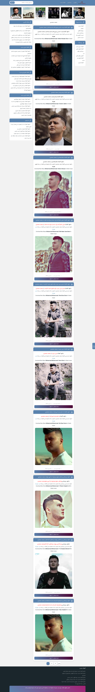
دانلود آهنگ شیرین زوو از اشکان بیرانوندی (21, 83)
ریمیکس (69, 2)
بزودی (82, 28)
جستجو (12, 2)
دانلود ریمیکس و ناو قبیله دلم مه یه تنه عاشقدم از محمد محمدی (54, 600)
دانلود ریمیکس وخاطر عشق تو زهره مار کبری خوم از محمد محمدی (54, 477)
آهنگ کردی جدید (57, 211)
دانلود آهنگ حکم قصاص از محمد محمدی (60, 157)
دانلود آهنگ (61, 162)
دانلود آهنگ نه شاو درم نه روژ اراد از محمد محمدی (57, 412)
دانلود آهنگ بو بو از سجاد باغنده (23, 81)
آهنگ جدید (62, 2)
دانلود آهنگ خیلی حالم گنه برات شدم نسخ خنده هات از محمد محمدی (53, 220)
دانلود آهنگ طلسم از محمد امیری (23, 110)
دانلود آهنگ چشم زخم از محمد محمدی (60, 92)
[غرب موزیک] (82, 2)
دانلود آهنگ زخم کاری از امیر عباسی (22, 131)
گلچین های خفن (79, 56)
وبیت (42, 690)
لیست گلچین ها (79, 35)
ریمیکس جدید (57, 531)
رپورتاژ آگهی (80, 30)
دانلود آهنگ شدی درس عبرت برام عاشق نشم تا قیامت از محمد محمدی (52, 284)
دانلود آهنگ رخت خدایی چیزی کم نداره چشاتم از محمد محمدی (55, 27)
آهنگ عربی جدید (79, 46)
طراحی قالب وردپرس (49, 690)
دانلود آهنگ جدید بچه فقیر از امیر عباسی (21, 35)
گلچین (75, 2)
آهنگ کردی (80, 62)
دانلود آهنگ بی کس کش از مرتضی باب (21, 85)
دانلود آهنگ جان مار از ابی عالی (23, 65)
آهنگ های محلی (79, 49)
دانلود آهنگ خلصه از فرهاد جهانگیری (22, 99)
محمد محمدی (53, 22)
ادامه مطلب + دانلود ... (54, 87)
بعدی (59, 663)
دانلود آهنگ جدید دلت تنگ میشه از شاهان (20, 37)
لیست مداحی (80, 37)
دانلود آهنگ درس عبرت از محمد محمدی (60, 349)
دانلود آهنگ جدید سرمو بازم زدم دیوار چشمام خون (74, 671)
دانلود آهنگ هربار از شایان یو (23, 129)
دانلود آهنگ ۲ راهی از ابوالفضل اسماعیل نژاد (20, 67)
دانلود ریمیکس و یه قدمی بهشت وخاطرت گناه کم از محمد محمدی (54, 540)
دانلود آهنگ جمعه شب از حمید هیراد (22, 133)
